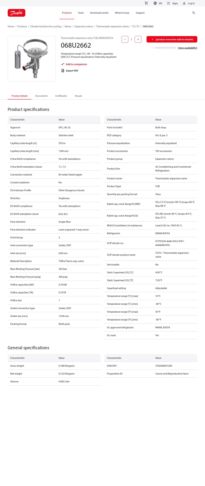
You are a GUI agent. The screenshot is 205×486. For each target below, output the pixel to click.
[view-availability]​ (187, 47)
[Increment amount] (138, 39)
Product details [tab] (20, 95)
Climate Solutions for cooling (45, 26)
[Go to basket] (146, 3)
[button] (157, 3)
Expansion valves (84, 26)
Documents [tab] (41, 95)
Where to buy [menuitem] (122, 12)
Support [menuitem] (140, 12)
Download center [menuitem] (99, 12)
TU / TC (135, 26)
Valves (68, 26)
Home (11, 26)
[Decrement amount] (125, 39)
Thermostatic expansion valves (112, 26)
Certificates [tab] (61, 95)
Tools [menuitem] (81, 12)
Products (22, 26)
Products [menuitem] (67, 12)
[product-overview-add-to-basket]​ (174, 39)
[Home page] (16, 13)
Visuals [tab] (78, 95)
